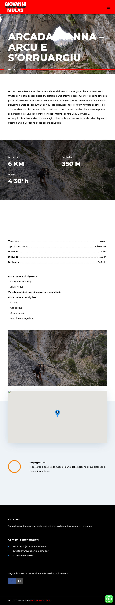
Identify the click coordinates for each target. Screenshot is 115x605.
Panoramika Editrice (40, 600)
